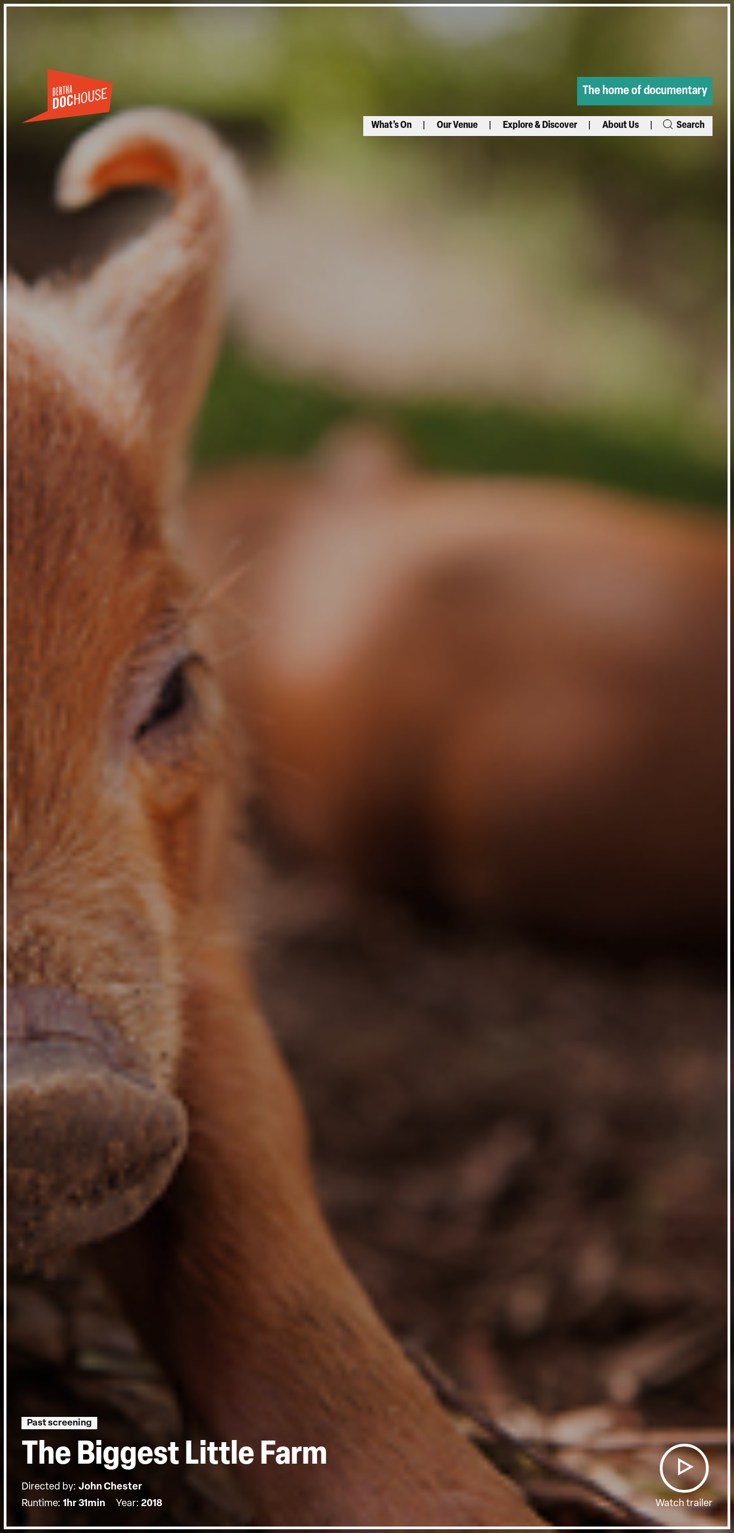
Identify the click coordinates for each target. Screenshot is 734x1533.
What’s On (391, 126)
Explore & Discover (540, 126)
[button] (684, 1468)
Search (689, 126)
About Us (620, 126)
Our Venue (457, 126)
